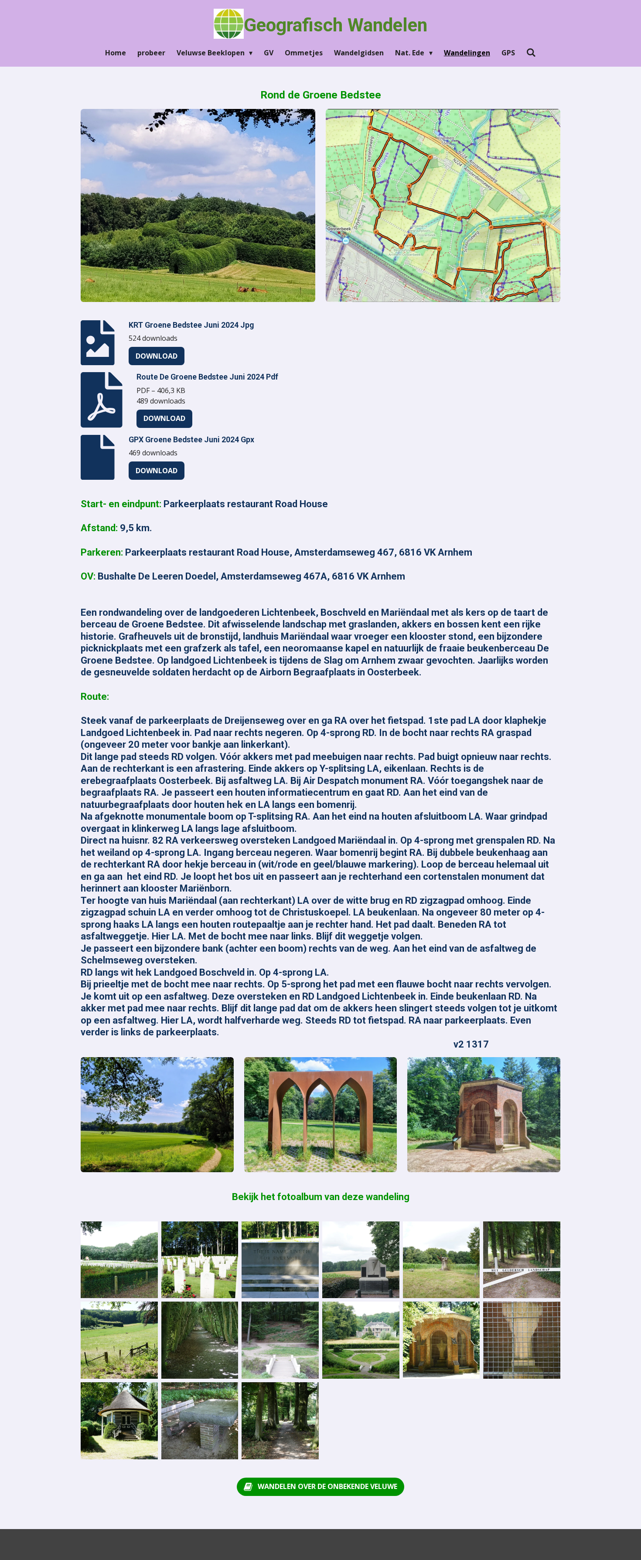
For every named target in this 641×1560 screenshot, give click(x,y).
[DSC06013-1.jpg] (360, 1340)
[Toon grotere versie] (198, 205)
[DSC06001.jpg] (441, 1260)
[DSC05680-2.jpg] (119, 1420)
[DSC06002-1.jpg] (521, 1260)
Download (156, 356)
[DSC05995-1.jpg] (119, 1260)
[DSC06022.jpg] (280, 1420)
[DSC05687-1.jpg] (119, 1340)
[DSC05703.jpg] (441, 1340)
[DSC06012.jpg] (280, 1340)
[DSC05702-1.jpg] (200, 1420)
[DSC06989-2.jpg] (521, 1340)
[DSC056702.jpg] (280, 1260)
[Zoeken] (531, 52)
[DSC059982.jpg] (360, 1260)
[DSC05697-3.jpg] (200, 1340)
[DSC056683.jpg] (200, 1260)
